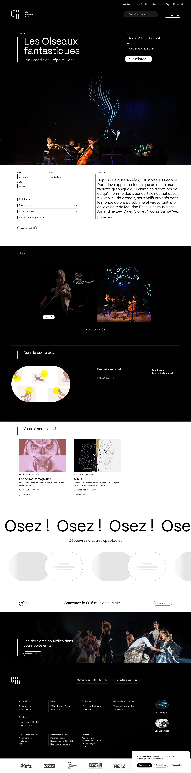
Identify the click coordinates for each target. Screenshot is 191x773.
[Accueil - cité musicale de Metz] (22, 14)
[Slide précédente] (89, 546)
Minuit (78, 479)
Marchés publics (57, 738)
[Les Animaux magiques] (42, 455)
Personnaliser (177, 765)
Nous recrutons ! (26, 738)
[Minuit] (97, 455)
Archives (23, 741)
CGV (84, 747)
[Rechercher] (126, 14)
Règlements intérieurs (60, 744)
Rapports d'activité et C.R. (61, 741)
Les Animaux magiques (35, 479)
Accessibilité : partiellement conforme (92, 739)
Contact (85, 735)
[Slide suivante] (101, 546)
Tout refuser (161, 765)
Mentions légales (89, 743)
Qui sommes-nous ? (28, 735)
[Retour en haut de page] (186, 669)
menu (172, 14)
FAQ (21, 744)
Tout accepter (144, 765)
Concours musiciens (59, 735)
